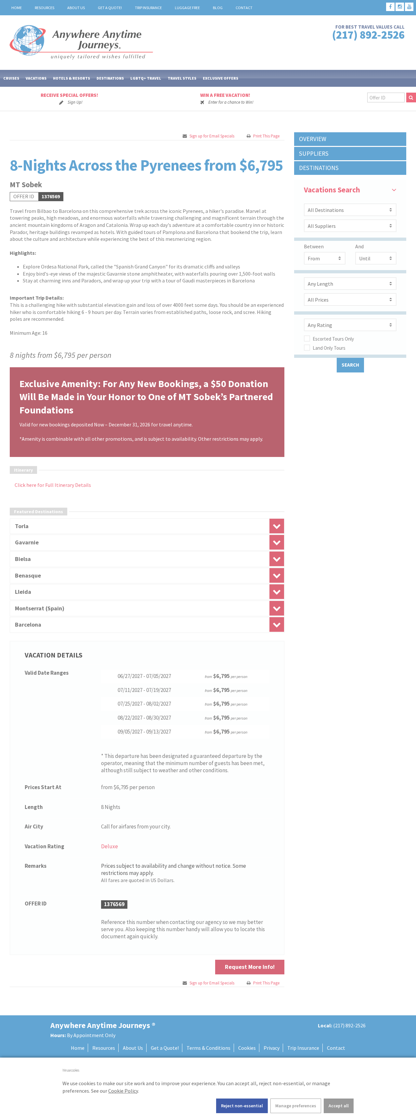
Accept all (339, 1106)
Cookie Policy (123, 1090)
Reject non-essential (242, 1106)
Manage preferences (295, 1106)
